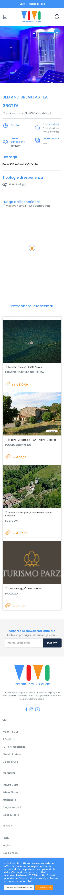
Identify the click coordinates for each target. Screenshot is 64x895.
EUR (43, 3)
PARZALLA (11, 593)
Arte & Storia (10, 792)
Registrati (34, 3)
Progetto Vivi (10, 731)
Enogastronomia (12, 807)
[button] (61, 3)
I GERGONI (11, 521)
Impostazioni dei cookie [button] (19, 887)
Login (22, 3)
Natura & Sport (11, 784)
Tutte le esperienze (13, 746)
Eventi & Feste (10, 814)
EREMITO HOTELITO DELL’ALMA (24, 372)
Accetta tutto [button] (44, 887)
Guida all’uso (10, 761)
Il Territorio (9, 739)
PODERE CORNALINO (18, 445)
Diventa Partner (11, 754)
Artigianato (9, 799)
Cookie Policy (10, 853)
